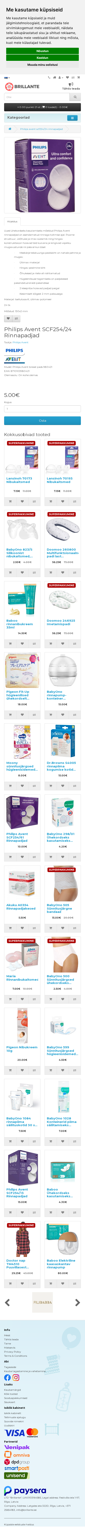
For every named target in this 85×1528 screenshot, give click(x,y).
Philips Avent (20, 342)
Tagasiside (10, 1367)
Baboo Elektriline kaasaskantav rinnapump (61, 1264)
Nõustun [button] (43, 51)
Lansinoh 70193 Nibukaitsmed (60, 480)
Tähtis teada (11, 1339)
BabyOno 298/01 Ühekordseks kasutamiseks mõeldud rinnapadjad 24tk (61, 840)
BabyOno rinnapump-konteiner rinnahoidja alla (59, 697)
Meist (7, 1335)
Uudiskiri (9, 1425)
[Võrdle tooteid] (73, 77)
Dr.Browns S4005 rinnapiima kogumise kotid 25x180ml (61, 768)
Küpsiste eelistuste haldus (19, 1524)
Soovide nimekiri (14, 1421)
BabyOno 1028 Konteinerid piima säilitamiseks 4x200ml (62, 1123)
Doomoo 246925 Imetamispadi (61, 622)
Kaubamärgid (12, 1389)
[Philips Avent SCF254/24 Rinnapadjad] (42, 175)
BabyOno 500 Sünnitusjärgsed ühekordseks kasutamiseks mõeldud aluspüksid (60, 984)
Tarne (7, 1343)
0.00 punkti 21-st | (43, 107)
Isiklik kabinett (12, 1413)
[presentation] (7, 1303)
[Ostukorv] (78, 77)
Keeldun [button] (42, 57)
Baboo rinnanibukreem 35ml (19, 624)
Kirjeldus (12, 221)
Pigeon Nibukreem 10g (22, 1049)
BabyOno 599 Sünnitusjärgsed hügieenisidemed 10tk (61, 1052)
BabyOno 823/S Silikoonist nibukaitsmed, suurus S (19, 555)
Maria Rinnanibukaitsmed (22, 978)
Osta (42, 421)
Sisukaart (9, 1402)
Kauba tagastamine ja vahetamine (25, 1371)
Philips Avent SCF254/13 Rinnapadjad (17, 1192)
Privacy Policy (12, 1351)
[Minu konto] (61, 77)
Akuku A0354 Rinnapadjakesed (20, 906)
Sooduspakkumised (15, 1398)
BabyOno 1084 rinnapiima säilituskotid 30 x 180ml (20, 1123)
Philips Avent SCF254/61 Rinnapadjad (17, 837)
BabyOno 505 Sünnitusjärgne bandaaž (59, 908)
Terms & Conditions (15, 1355)
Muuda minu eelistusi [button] (42, 64)
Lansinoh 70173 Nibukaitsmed (19, 480)
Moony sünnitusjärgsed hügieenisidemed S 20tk (22, 768)
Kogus (8, 402)
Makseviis (9, 1347)
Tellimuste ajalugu (15, 1417)
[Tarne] (54, 77)
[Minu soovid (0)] (67, 77)
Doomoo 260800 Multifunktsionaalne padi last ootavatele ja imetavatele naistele (63, 558)
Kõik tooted (11, 1393)
